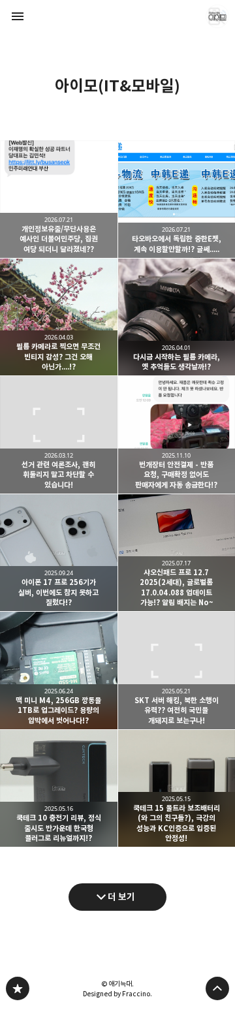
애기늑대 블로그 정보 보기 (217, 16)
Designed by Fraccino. (117, 993)
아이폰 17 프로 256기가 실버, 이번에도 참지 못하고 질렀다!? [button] (59, 553)
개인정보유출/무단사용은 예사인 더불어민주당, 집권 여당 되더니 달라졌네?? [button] (59, 199)
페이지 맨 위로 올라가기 (217, 988)
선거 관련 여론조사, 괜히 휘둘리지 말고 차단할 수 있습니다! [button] (59, 435)
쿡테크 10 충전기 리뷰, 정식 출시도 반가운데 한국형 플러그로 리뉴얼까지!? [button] (59, 788)
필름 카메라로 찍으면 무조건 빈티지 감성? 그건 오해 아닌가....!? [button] (59, 317)
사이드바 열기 (17, 16)
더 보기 (121, 897)
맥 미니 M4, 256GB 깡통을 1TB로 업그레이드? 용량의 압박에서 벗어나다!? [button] (59, 670)
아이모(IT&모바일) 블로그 (17, 988)
